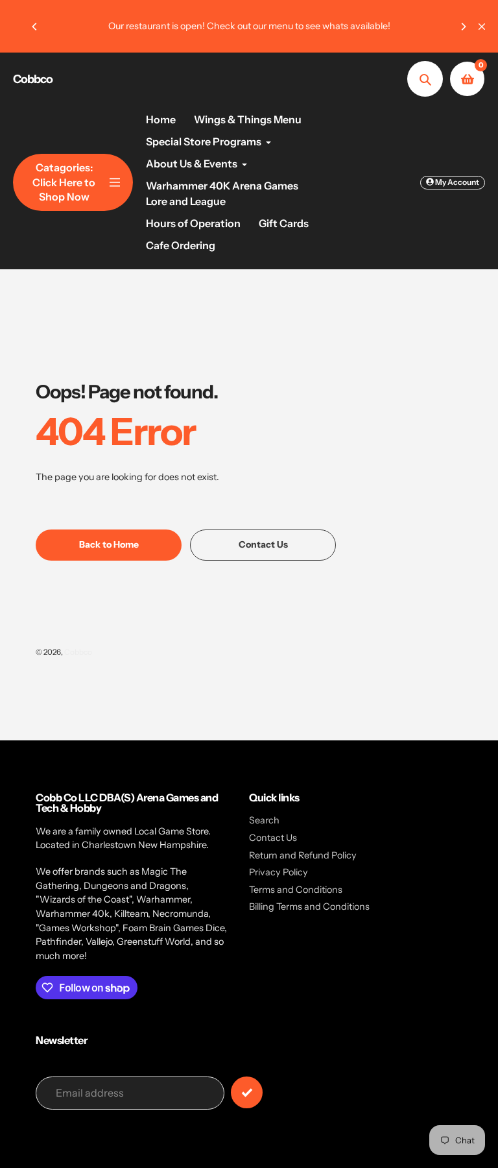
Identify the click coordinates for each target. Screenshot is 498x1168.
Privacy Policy (278, 872)
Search (264, 820)
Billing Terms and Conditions (309, 906)
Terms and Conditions (295, 889)
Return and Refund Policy (303, 855)
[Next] (462, 26)
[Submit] (247, 1092)
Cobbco (33, 79)
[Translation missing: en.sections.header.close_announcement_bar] (481, 26)
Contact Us (273, 838)
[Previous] (35, 26)
